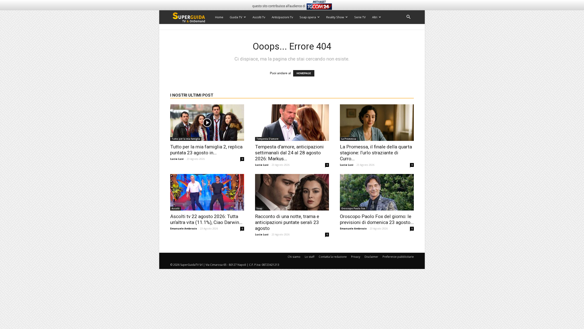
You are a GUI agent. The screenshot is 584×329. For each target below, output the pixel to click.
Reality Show (335, 17)
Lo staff (309, 257)
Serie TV (360, 17)
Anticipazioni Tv (282, 17)
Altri (374, 17)
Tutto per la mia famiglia (186, 138)
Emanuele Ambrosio (183, 228)
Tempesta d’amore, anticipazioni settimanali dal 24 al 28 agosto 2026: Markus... (289, 152)
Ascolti (176, 208)
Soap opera (308, 17)
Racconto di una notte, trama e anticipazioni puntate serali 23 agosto (287, 222)
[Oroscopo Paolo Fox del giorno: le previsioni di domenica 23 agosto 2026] (377, 192)
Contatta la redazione (333, 257)
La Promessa (348, 138)
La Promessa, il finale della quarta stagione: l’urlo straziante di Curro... (376, 152)
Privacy (355, 257)
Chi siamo (294, 257)
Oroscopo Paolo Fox (353, 208)
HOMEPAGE (304, 73)
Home (219, 17)
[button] (408, 17)
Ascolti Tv (259, 17)
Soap (259, 208)
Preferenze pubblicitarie (398, 257)
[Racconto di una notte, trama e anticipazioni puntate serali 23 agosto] (292, 192)
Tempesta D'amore (267, 138)
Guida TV (236, 17)
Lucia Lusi (177, 159)
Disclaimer (371, 257)
